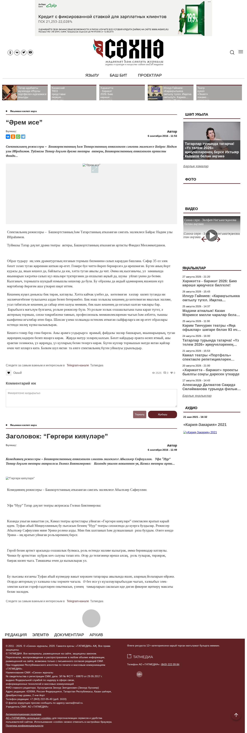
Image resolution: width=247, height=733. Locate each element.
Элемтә (40, 635)
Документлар (69, 635)
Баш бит (118, 75)
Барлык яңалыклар (197, 396)
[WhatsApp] (18, 136)
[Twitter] (23, 52)
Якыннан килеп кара (23, 111)
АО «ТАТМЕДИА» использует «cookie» (29, 718)
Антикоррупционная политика (23, 714)
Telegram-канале (78, 365)
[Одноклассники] (13, 136)
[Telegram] (23, 136)
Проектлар (150, 75)
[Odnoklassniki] (10, 52)
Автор (172, 131)
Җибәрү (162, 414)
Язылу (92, 75)
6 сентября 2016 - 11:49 (162, 449)
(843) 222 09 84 (170, 664)
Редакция (16, 635)
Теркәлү (139, 414)
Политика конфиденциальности (24, 725)
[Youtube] (30, 52)
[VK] (17, 52)
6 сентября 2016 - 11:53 (162, 135)
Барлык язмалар (195, 166)
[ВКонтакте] (8, 136)
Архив (96, 635)
